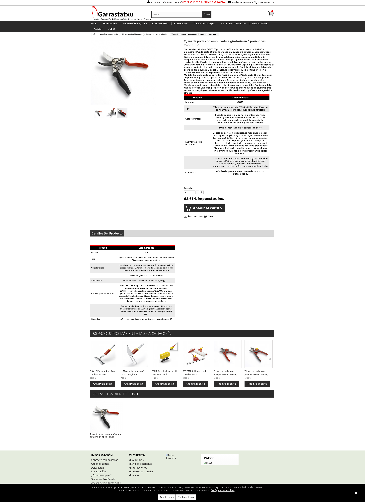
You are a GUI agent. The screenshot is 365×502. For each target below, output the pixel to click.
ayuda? (178, 2)
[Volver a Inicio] (94, 34)
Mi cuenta (155, 2)
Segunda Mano (260, 24)
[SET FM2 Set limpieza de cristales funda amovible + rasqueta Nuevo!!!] (197, 354)
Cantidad (188, 188)
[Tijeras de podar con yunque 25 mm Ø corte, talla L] (259, 354)
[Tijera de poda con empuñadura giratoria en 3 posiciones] (99, 113)
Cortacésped (181, 24)
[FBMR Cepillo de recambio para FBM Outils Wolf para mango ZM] (166, 354)
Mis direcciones (138, 468)
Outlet (111, 29)
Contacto (167, 2)
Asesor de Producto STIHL (106, 483)
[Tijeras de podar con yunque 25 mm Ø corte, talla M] (228, 354)
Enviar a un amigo (195, 216)
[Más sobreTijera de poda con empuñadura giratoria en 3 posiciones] (106, 416)
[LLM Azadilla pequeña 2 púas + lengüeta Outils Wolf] (135, 354)
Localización (98, 472)
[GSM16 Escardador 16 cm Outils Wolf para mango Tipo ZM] (104, 354)
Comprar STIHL (160, 24)
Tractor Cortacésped (204, 24)
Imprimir (211, 216)
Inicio (94, 24)
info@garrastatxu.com (243, 2)
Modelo (188, 45)
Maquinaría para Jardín (135, 24)
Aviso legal (97, 468)
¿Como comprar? (101, 475)
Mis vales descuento (140, 464)
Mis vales (134, 475)
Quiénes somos (100, 464)
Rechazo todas (186, 497)
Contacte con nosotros (104, 460)
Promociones (110, 24)
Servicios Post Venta (103, 479)
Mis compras (136, 460)
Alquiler (98, 29)
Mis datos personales (141, 472)
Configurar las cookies (223, 490)
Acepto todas (167, 497)
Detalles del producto (107, 233)
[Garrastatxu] (121, 13)
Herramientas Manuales (234, 24)
